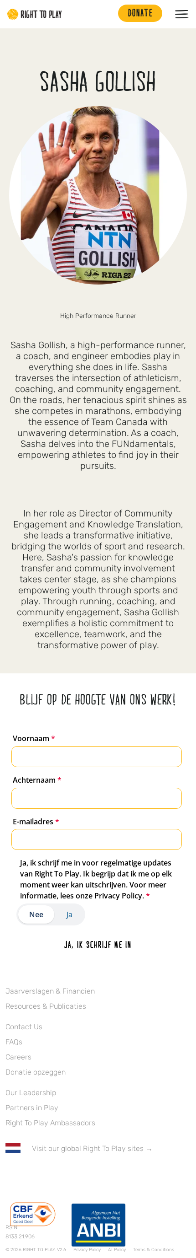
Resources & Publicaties (45, 1006)
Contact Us (23, 1026)
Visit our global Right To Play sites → (92, 1148)
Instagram (98, 301)
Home (34, 14)
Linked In (68, 1175)
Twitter (79, 301)
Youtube (87, 1175)
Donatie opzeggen (35, 1072)
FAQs (13, 1042)
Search (107, 14)
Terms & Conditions (153, 1250)
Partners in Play (31, 1107)
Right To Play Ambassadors (50, 1122)
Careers (18, 1057)
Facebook (10, 1175)
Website (117, 301)
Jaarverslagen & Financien (50, 991)
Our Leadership (30, 1092)
